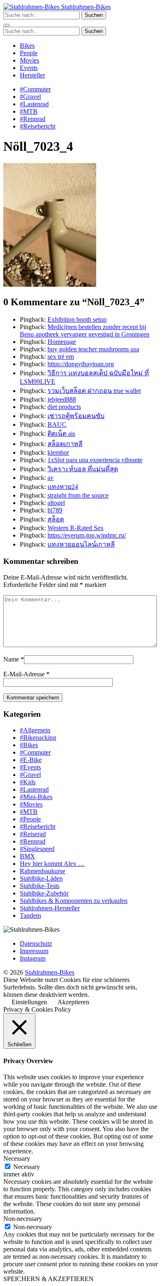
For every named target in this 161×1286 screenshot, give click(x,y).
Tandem (30, 915)
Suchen (94, 15)
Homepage (61, 341)
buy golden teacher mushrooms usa (93, 349)
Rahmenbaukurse (42, 870)
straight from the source (78, 495)
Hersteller (32, 75)
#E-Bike (31, 759)
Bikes (27, 45)
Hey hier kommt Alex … (52, 863)
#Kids (28, 782)
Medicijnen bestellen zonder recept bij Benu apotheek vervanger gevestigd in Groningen (84, 330)
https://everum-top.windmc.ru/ (86, 535)
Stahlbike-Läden (41, 878)
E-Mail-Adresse (24, 674)
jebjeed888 (61, 399)
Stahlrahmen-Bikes (85, 6)
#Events (30, 767)
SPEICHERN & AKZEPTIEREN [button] (48, 1278)
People (29, 52)
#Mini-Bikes (36, 796)
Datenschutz (36, 943)
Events (29, 67)
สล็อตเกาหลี (65, 443)
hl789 (54, 510)
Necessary (26, 1166)
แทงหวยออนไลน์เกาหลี (81, 544)
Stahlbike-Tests (39, 885)
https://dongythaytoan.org (80, 363)
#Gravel (30, 96)
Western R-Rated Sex (75, 527)
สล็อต (55, 519)
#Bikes (29, 744)
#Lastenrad (34, 104)
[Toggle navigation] (6, 25)
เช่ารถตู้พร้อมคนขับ (75, 415)
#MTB (29, 111)
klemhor (58, 452)
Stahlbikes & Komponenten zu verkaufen (74, 900)
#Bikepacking (38, 737)
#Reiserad (33, 833)
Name (11, 659)
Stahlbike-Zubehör (44, 893)
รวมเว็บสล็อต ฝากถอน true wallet (94, 390)
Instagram (32, 958)
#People (30, 819)
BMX (27, 856)
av (50, 477)
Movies (29, 60)
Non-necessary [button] (22, 1218)
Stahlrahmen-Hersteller (50, 908)
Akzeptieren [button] (73, 1001)
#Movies (31, 804)
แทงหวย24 (62, 486)
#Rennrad (32, 118)
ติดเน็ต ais (61, 433)
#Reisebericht (37, 126)
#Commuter (35, 89)
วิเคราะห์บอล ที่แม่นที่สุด (82, 468)
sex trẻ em (60, 356)
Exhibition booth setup (77, 319)
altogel (56, 502)
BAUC (56, 424)
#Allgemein (35, 730)
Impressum (34, 950)
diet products (64, 406)
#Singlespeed (37, 848)
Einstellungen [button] (29, 1001)
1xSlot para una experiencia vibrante (94, 459)
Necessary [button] (16, 1158)
